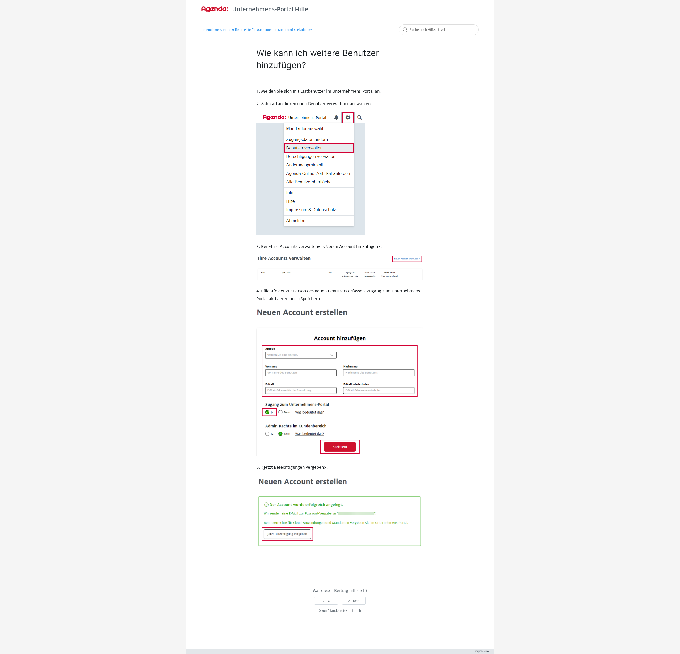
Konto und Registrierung (295, 30)
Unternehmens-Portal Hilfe (220, 30)
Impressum (482, 651)
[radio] (326, 601)
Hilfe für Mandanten (258, 30)
